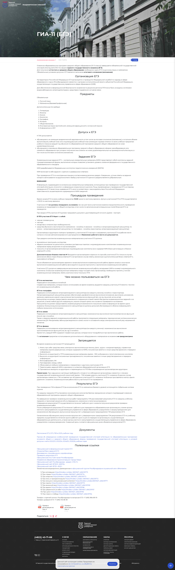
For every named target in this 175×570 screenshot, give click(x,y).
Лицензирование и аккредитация (88, 548)
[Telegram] (56, 516)
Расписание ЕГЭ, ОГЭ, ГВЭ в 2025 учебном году (55, 433)
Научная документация (110, 550)
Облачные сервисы (129, 546)
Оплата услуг (66, 550)
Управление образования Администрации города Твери (59, 460)
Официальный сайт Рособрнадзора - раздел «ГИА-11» (57, 462)
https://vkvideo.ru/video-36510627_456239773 (69, 476)
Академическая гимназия (46, 60)
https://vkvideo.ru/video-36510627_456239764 (75, 494)
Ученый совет (66, 548)
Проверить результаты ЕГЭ (47, 455)
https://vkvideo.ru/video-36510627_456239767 (77, 489)
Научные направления (110, 541)
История (64, 539)
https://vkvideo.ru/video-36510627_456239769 (73, 485)
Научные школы (108, 543)
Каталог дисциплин (130, 548)
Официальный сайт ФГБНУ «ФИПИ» (51, 464)
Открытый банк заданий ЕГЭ (48, 451)
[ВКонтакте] (50, 516)
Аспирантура (86, 545)
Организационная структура (70, 546)
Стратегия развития (68, 541)
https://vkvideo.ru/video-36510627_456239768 (67, 487)
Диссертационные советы (111, 546)
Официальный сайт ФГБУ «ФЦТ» (49, 466)
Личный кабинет (129, 539)
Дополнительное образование (88, 542)
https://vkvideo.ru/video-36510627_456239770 (68, 483)
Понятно (112, 564)
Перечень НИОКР (108, 548)
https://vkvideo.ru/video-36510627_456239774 (67, 474)
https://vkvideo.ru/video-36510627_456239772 (81, 479)
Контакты (65, 556)
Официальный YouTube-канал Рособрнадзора (55, 458)
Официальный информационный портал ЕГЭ (54, 449)
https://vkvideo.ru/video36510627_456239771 (91, 481)
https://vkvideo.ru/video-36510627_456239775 (71, 472)
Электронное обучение (130, 541)
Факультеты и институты (90, 539)
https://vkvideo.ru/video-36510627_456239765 (67, 492)
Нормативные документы (90, 550)
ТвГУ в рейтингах (67, 543)
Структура (106, 539)
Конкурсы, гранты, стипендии (109, 553)
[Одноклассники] (53, 516)
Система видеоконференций (132, 543)
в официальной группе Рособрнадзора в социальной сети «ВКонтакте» (98, 468)
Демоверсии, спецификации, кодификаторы (54, 453)
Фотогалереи (66, 554)
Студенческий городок (68, 552)
